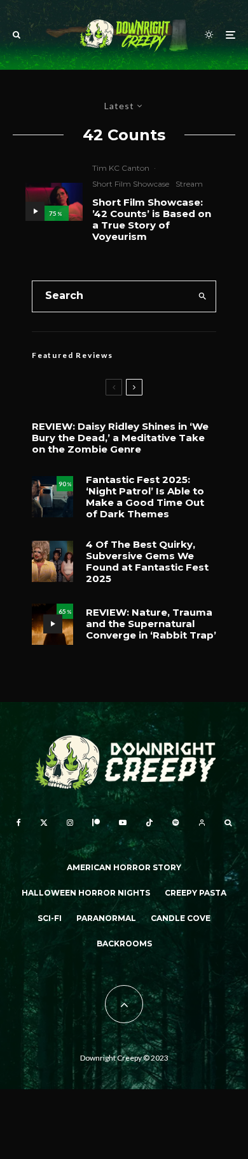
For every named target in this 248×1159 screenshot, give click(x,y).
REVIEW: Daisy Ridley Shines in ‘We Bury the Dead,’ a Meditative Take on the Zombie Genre (120, 438)
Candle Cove (180, 918)
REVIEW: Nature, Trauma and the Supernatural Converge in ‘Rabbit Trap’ (151, 624)
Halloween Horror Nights (86, 892)
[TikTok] (149, 822)
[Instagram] (70, 822)
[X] (44, 822)
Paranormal (106, 918)
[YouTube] (122, 822)
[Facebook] (19, 822)
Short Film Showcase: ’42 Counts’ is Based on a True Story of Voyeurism (151, 219)
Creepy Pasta (195, 892)
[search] (202, 296)
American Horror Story (124, 867)
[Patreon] (96, 822)
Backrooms (124, 943)
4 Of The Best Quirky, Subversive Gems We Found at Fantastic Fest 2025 (147, 562)
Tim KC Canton (120, 168)
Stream (189, 184)
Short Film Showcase (130, 184)
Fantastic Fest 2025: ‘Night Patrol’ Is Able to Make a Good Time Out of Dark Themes (145, 497)
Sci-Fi (50, 918)
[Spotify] (175, 822)
